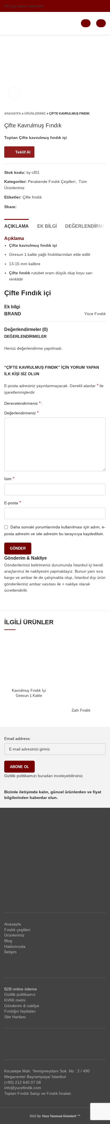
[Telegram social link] (53, 206)
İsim (9, 478)
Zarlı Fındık (81, 710)
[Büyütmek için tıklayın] (14, 93)
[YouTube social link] (89, 6)
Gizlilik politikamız (20, 994)
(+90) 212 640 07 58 (22, 1082)
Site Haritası (15, 1017)
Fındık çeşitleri (17, 929)
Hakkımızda (14, 946)
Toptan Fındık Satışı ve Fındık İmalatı (37, 1093)
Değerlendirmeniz (21, 412)
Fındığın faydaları (20, 1011)
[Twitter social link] (76, 6)
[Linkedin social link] (102, 6)
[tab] (16, 225)
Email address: (17, 738)
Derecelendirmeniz (22, 403)
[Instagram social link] (83, 6)
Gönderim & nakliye (21, 1005)
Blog (8, 941)
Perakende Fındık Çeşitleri (51, 181)
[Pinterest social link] (96, 6)
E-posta (12, 502)
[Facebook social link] (70, 6)
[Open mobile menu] (6, 23)
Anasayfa (12, 113)
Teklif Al (22, 152)
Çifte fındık (32, 197)
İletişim (10, 952)
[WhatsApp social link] (47, 206)
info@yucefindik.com (22, 1087)
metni (19, 1000)
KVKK (9, 1000)
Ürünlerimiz (35, 113)
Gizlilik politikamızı (20, 775)
